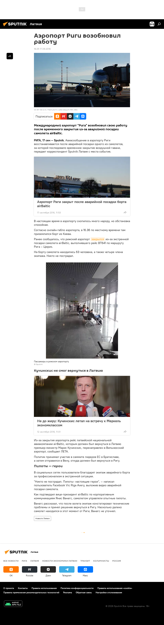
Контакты (23, 588)
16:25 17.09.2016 (42, 48)
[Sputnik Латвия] (16, 26)
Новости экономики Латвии (59, 560)
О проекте (8, 588)
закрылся (97, 239)
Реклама (67, 592)
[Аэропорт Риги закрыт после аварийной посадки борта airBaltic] (82, 177)
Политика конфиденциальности (77, 588)
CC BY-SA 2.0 (40, 109)
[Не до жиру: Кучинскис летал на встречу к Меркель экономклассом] (82, 396)
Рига (24, 560)
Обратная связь (84, 592)
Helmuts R (52, 109)
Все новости (11, 560)
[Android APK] (13, 604)
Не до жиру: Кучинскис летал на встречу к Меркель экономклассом (79, 423)
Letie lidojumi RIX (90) (68, 109)
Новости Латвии (42, 518)
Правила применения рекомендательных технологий (31, 592)
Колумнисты (101, 560)
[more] (125, 212)
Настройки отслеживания (109, 592)
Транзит (85, 560)
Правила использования (44, 588)
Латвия (34, 560)
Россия (116, 560)
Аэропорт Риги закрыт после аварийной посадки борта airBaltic (81, 204)
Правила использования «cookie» (114, 588)
